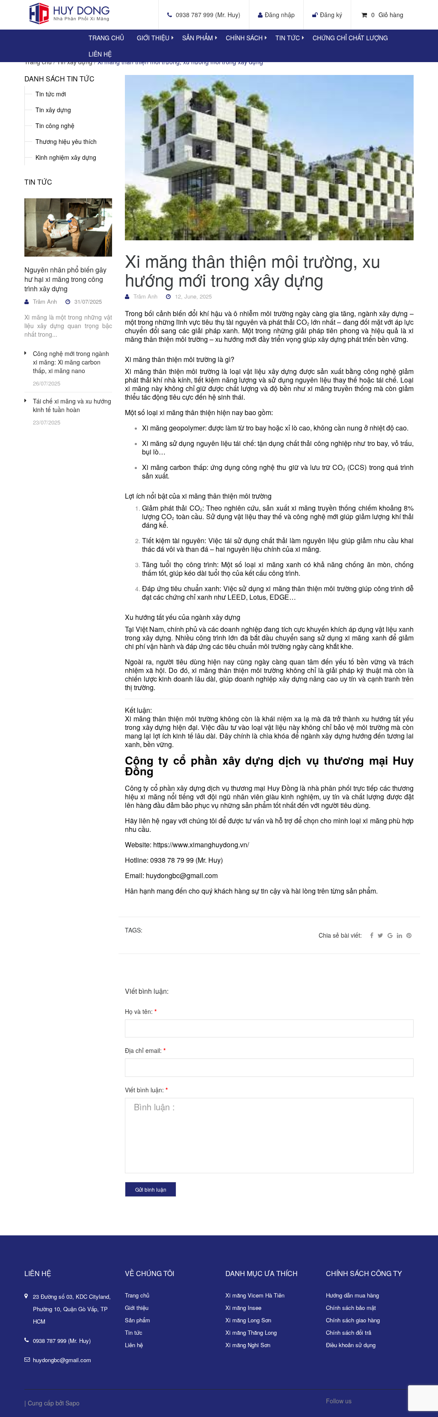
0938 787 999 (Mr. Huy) (208, 14)
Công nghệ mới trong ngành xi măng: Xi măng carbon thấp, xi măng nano (71, 362)
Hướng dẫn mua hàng (352, 1295)
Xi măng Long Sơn (248, 1320)
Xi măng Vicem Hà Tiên (254, 1295)
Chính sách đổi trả (348, 1332)
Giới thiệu (153, 37)
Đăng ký (331, 14)
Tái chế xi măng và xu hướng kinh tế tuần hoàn (72, 405)
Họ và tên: (141, 1011)
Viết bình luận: (146, 1089)
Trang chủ (106, 37)
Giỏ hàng (387, 14)
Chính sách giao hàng (353, 1320)
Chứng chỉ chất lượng (350, 37)
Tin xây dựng (53, 109)
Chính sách (244, 37)
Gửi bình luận (150, 1189)
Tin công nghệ (55, 125)
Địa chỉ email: (145, 1050)
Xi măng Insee (243, 1307)
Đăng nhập (280, 14)
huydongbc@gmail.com (62, 1360)
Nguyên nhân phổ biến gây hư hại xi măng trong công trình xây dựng (65, 279)
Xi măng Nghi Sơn (247, 1345)
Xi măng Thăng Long (251, 1332)
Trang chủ (137, 1295)
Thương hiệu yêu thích (66, 141)
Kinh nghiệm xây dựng (66, 157)
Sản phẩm (197, 37)
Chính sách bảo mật (351, 1307)
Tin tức (287, 37)
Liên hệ (100, 54)
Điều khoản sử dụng (351, 1345)
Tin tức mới (51, 94)
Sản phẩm (137, 1320)
